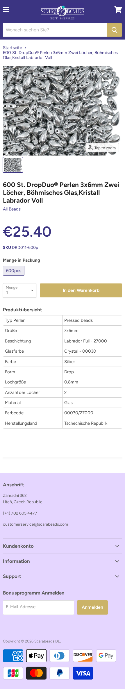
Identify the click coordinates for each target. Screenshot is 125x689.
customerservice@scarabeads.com (35, 524)
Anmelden (92, 607)
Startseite (12, 47)
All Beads (12, 209)
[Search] (114, 30)
